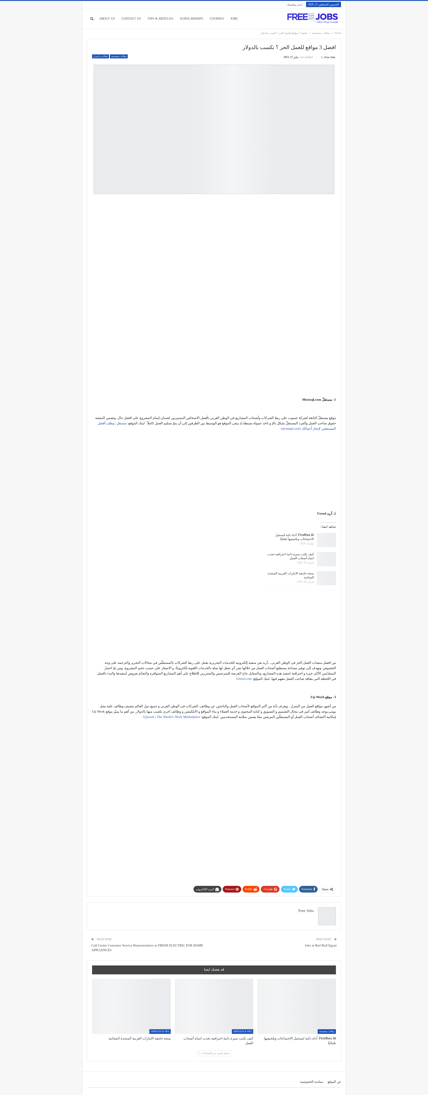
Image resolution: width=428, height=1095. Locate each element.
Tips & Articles (160, 18)
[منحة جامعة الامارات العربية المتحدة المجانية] (326, 578)
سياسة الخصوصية (311, 1081)
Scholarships (191, 18)
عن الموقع (334, 1081)
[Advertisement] (214, 229)
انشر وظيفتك (295, 4)
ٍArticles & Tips (242, 1031)
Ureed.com (244, 679)
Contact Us (131, 18)
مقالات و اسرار (100, 56)
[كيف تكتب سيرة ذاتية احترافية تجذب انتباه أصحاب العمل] (326, 559)
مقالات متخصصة (118, 56)
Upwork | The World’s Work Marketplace (171, 717)
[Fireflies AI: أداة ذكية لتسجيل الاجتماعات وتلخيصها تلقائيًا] (326, 540)
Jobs (234, 18)
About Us (107, 18)
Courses (217, 18)
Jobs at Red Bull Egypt (321, 945)
